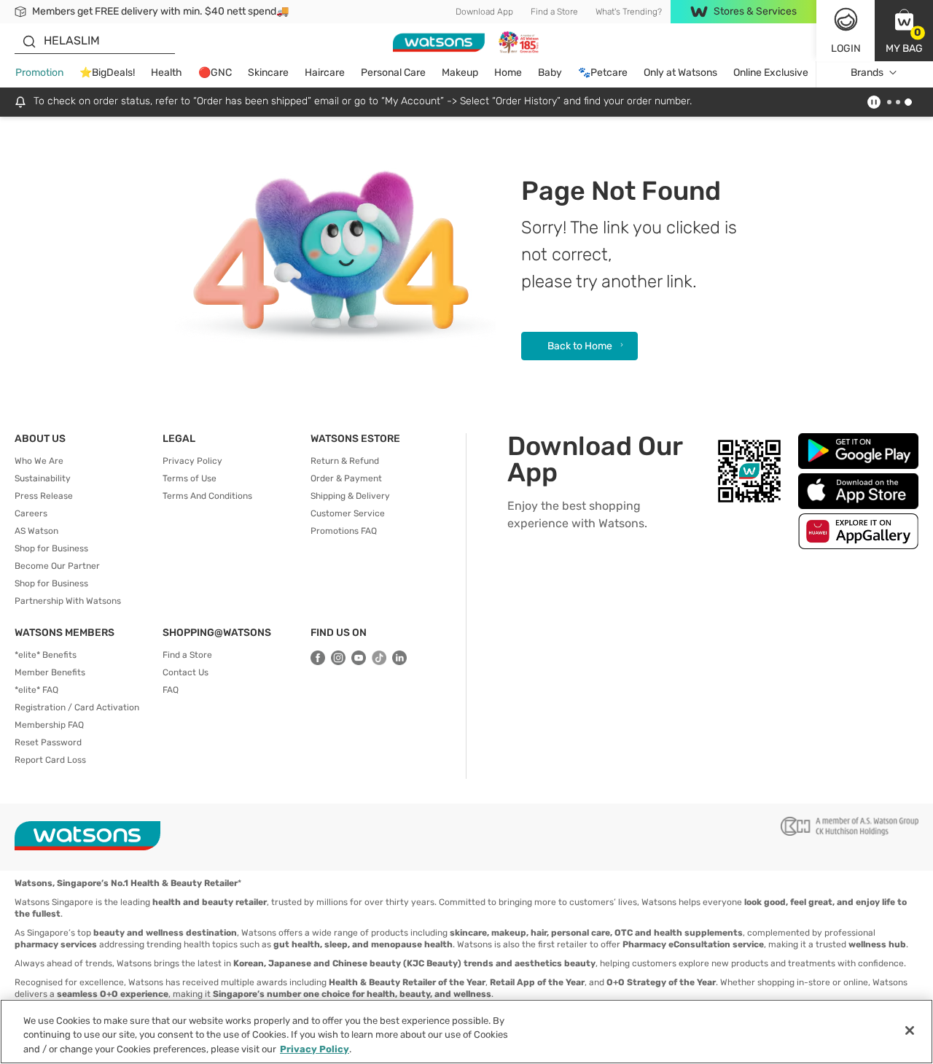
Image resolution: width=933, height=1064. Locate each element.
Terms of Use (189, 478)
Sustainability (43, 478)
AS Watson (36, 531)
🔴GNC (215, 72)
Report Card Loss (50, 760)
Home (508, 72)
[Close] (910, 1030)
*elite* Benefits (46, 655)
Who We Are (39, 461)
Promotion (39, 72)
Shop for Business (51, 548)
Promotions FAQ (344, 531)
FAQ (171, 690)
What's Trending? (629, 12)
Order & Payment (346, 478)
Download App (484, 12)
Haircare (325, 72)
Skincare (268, 72)
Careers (31, 513)
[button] (904, 30)
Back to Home (579, 346)
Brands (867, 72)
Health (166, 72)
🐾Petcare (603, 72)
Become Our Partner (57, 566)
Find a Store (554, 12)
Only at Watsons (680, 72)
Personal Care (393, 72)
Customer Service (348, 513)
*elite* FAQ (36, 690)
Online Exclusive (770, 72)
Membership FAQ (49, 725)
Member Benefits (50, 672)
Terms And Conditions (207, 496)
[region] (466, 1031)
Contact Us (185, 672)
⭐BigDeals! (107, 72)
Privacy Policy (192, 461)
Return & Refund (345, 461)
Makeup (460, 72)
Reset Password (48, 742)
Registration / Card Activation (77, 707)
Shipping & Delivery (350, 496)
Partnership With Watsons (68, 601)
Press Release (44, 496)
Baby (550, 72)
